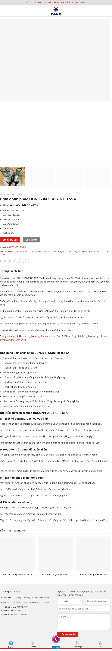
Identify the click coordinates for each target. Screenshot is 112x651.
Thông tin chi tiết (11, 271)
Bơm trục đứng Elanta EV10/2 (56, 574)
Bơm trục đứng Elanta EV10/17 (17, 574)
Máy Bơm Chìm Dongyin (69, 251)
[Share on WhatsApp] (2, 261)
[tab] (11, 271)
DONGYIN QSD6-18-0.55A (45, 251)
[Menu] (3, 10)
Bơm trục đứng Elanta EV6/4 (93, 574)
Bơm (2, 291)
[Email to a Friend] (17, 261)
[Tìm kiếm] (109, 10)
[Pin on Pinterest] (22, 261)
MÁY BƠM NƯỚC (19, 194)
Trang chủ (4, 194)
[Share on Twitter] (12, 261)
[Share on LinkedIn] (27, 261)
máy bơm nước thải (46, 336)
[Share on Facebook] (7, 261)
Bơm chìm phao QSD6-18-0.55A (18, 251)
